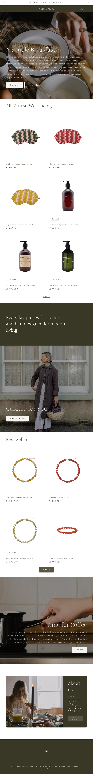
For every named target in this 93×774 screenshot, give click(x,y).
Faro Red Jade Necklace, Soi (58, 498)
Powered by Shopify (34, 766)
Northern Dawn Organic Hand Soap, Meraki (21, 286)
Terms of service (48, 769)
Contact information (74, 766)
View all (46, 296)
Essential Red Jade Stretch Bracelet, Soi (62, 559)
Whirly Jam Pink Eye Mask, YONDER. (61, 164)
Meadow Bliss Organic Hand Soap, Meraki (63, 225)
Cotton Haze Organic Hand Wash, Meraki (63, 286)
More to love (34, 85)
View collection (17, 418)
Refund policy (60, 766)
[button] (5, 8)
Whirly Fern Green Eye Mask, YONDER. (19, 164)
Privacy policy (48, 766)
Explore (79, 649)
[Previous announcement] (4, 2)
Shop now (14, 85)
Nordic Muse (21, 766)
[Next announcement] (88, 2)
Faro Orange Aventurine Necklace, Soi (19, 498)
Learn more (74, 718)
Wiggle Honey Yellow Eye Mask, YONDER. (20, 225)
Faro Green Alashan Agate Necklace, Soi (20, 559)
